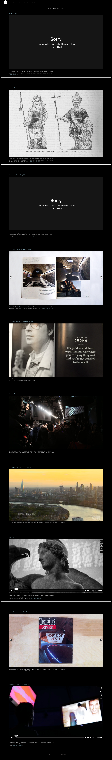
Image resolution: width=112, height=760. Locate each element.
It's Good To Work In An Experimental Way (21, 321)
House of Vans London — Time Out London (21, 612)
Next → (64, 754)
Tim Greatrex (20, 306)
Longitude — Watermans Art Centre (19, 684)
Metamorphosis (13, 537)
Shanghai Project (13, 393)
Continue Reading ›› (14, 74)
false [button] (11, 277)
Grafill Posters (13, 13)
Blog (33, 2)
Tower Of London (13, 88)
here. (21, 524)
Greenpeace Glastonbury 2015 (18, 175)
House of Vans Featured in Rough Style (20, 249)
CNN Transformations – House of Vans (20, 467)
